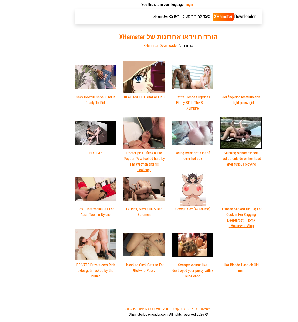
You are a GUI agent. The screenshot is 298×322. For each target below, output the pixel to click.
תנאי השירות (159, 309)
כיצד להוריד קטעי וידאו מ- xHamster (181, 16)
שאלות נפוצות (199, 309)
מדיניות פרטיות (137, 309)
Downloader (235, 16)
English (190, 4)
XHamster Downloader (160, 45)
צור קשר (178, 309)
